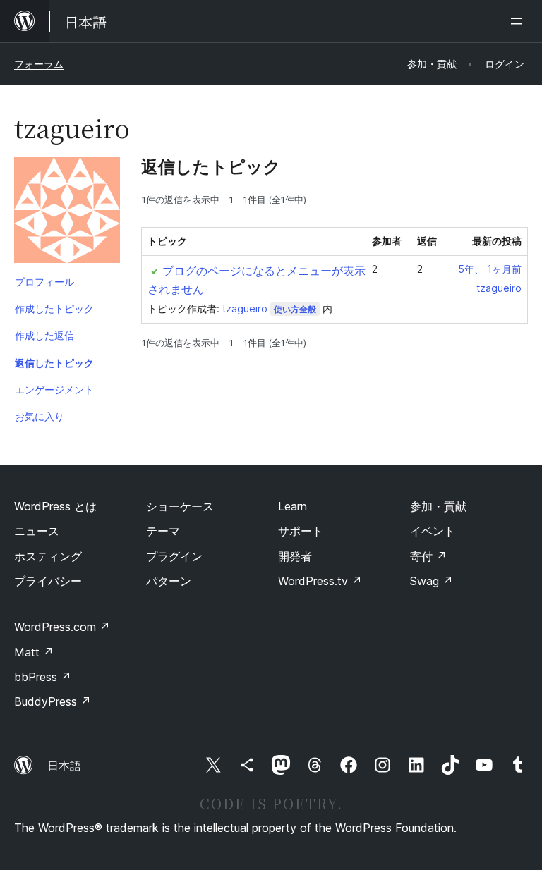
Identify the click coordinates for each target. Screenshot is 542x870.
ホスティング (48, 556)
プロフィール (44, 282)
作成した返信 (44, 335)
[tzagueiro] (67, 213)
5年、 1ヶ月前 (490, 269)
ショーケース (180, 506)
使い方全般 (295, 309)
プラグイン (174, 556)
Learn (292, 506)
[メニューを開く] (519, 21)
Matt (34, 652)
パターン (168, 581)
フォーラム (39, 64)
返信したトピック (54, 363)
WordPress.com (62, 627)
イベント (432, 531)
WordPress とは (55, 506)
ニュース (36, 531)
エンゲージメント (54, 390)
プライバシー (48, 581)
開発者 (295, 556)
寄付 (428, 556)
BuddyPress (52, 701)
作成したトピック (54, 308)
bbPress (42, 677)
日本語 (64, 766)
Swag (431, 581)
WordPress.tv (320, 581)
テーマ (163, 531)
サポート (300, 531)
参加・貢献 (438, 506)
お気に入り (39, 416)
